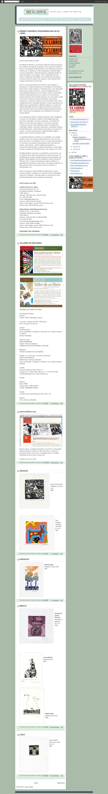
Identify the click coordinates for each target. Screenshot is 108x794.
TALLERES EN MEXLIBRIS (31, 243)
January (75, 149)
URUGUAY (24, 471)
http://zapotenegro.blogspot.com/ (81, 160)
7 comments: (55, 235)
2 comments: (55, 403)
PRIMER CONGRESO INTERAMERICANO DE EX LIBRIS (81, 139)
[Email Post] (61, 235)
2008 (73, 133)
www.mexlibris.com (28, 412)
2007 (73, 152)
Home (36, 783)
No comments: (55, 727)
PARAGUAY (24, 559)
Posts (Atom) (29, 787)
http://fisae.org (75, 171)
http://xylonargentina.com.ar (79, 165)
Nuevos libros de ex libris (78, 122)
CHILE (22, 735)
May (74, 135)
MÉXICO (23, 606)
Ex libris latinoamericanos (78, 119)
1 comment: (55, 553)
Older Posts (61, 783)
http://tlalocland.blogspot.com (80, 163)
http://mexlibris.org (76, 173)
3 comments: (55, 462)
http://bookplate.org (77, 168)
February (76, 147)
